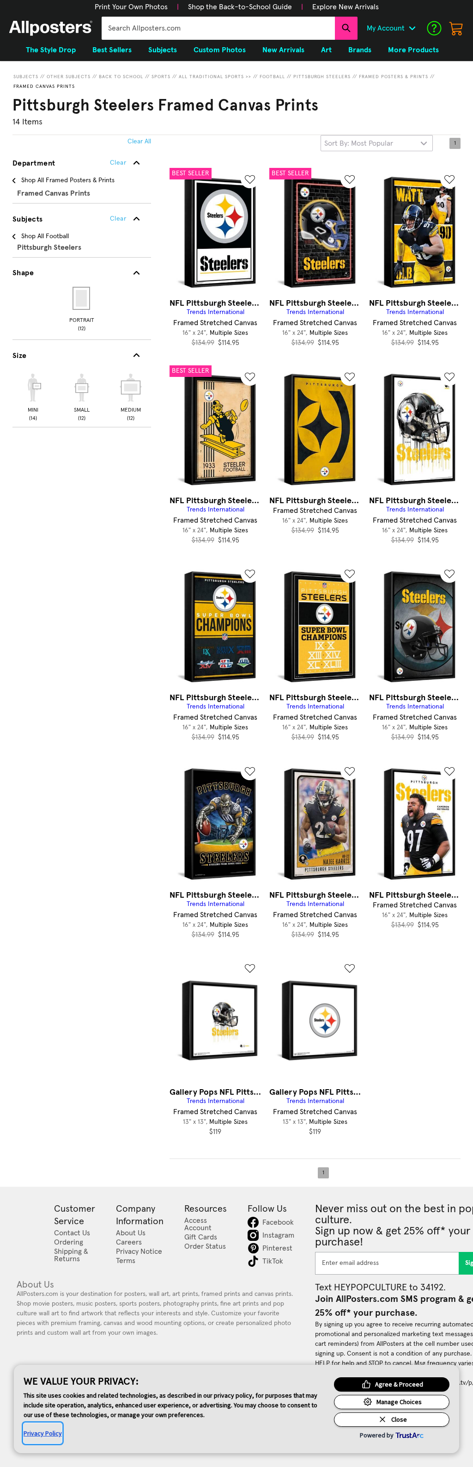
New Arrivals (283, 50)
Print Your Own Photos (131, 7)
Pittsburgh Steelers (322, 76)
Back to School (121, 76)
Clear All (139, 141)
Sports (161, 76)
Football (272, 76)
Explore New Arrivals (345, 7)
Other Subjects (69, 76)
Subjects (25, 76)
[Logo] (50, 28)
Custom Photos (220, 50)
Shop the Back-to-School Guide (240, 7)
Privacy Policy (43, 1433)
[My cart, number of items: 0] (456, 28)
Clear (118, 219)
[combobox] (218, 28)
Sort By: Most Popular (358, 143)
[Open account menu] (412, 28)
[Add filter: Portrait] (82, 298)
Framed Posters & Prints (393, 76)
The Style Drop (51, 50)
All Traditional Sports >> (215, 76)
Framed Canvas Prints (44, 86)
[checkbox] (32, 396)
